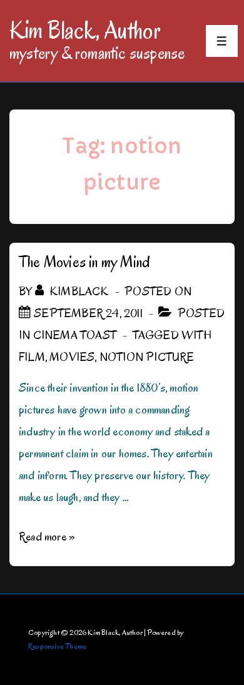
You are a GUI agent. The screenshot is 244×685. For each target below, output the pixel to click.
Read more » (47, 537)
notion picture (147, 357)
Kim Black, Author (85, 30)
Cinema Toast (74, 335)
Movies (71, 357)
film (32, 357)
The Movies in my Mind (84, 261)
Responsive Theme (57, 646)
